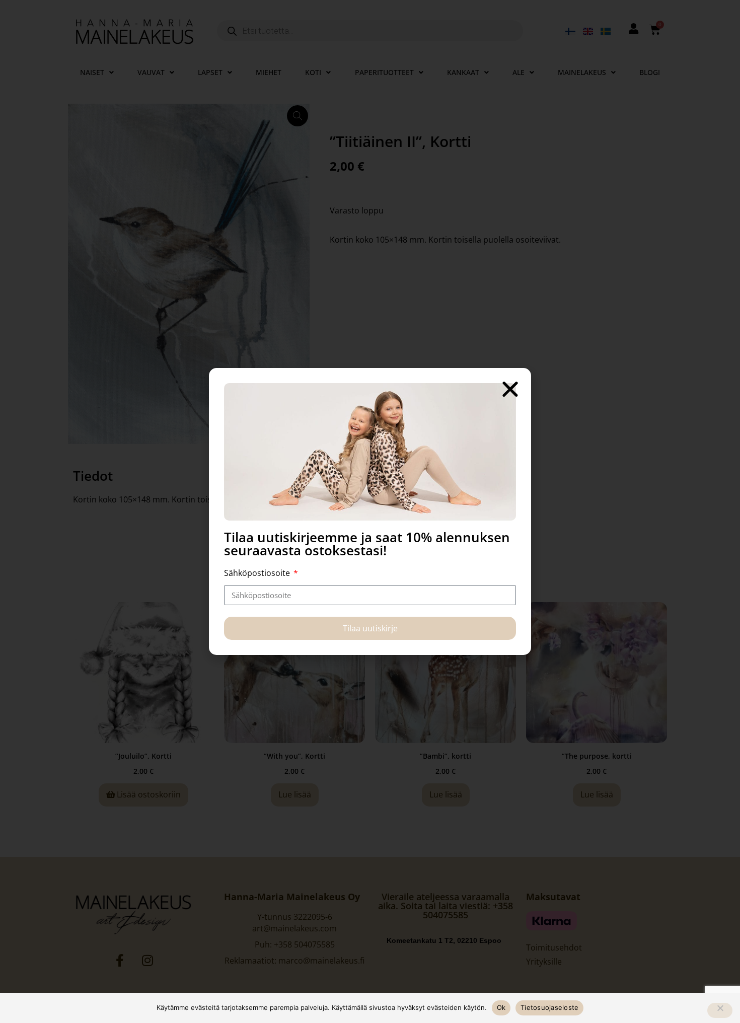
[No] (719, 1010)
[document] (370, 511)
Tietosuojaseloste (549, 1007)
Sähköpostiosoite (258, 572)
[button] (510, 389)
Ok (501, 1007)
